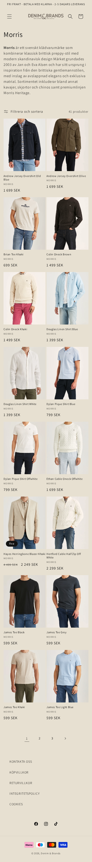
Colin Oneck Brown (58, 254)
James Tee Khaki (14, 707)
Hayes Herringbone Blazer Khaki (25, 554)
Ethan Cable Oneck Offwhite (64, 479)
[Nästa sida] (65, 738)
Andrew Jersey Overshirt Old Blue (22, 177)
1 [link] (27, 738)
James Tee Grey (56, 632)
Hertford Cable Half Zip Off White (63, 555)
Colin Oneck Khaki (15, 329)
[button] (9, 16)
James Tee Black (14, 632)
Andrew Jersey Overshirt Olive (66, 176)
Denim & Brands (51, 853)
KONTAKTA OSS (20, 761)
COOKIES (16, 804)
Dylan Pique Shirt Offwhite (21, 479)
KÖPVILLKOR (19, 772)
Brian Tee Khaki (14, 254)
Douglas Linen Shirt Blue (62, 329)
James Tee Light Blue (60, 707)
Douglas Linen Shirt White (20, 404)
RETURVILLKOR (20, 783)
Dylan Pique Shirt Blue (60, 404)
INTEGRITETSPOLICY (24, 793)
